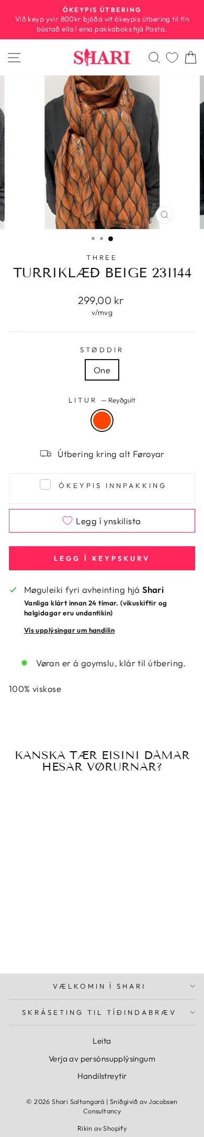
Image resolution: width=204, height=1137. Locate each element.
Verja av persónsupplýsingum (102, 1059)
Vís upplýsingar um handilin (69, 630)
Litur (102, 400)
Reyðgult (102, 420)
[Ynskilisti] (172, 57)
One (102, 369)
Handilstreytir (102, 1076)
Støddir (102, 349)
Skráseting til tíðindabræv (99, 1012)
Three (102, 257)
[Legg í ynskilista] (67, 882)
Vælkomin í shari (99, 986)
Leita (102, 1041)
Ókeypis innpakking (113, 485)
